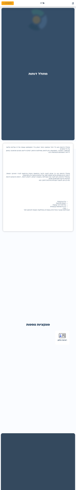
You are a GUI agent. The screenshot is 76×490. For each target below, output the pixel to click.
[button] (73, 3)
